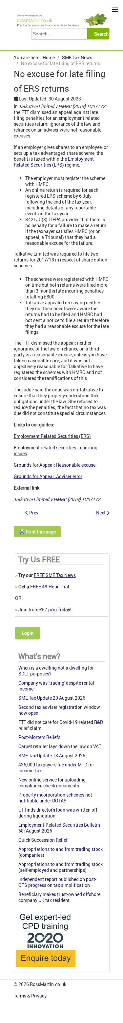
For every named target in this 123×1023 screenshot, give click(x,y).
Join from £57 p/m (37, 609)
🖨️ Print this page (37, 532)
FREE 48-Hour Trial (49, 586)
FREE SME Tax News (55, 575)
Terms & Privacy (31, 996)
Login (27, 633)
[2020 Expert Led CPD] (45, 968)
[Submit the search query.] (100, 33)
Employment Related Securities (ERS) (54, 162)
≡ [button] (115, 9)
